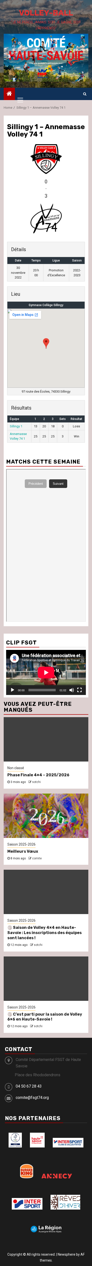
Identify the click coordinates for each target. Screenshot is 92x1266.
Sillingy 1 (16, 426)
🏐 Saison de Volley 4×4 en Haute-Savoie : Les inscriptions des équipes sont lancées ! (44, 932)
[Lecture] (12, 690)
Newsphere (66, 1254)
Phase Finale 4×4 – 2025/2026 (38, 775)
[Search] (85, 94)
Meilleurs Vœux (22, 851)
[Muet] (71, 690)
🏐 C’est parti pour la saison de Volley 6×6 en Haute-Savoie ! (44, 1017)
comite (37, 858)
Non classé (15, 768)
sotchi (36, 782)
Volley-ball (46, 12)
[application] (46, 672)
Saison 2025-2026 (21, 844)
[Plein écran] (79, 690)
